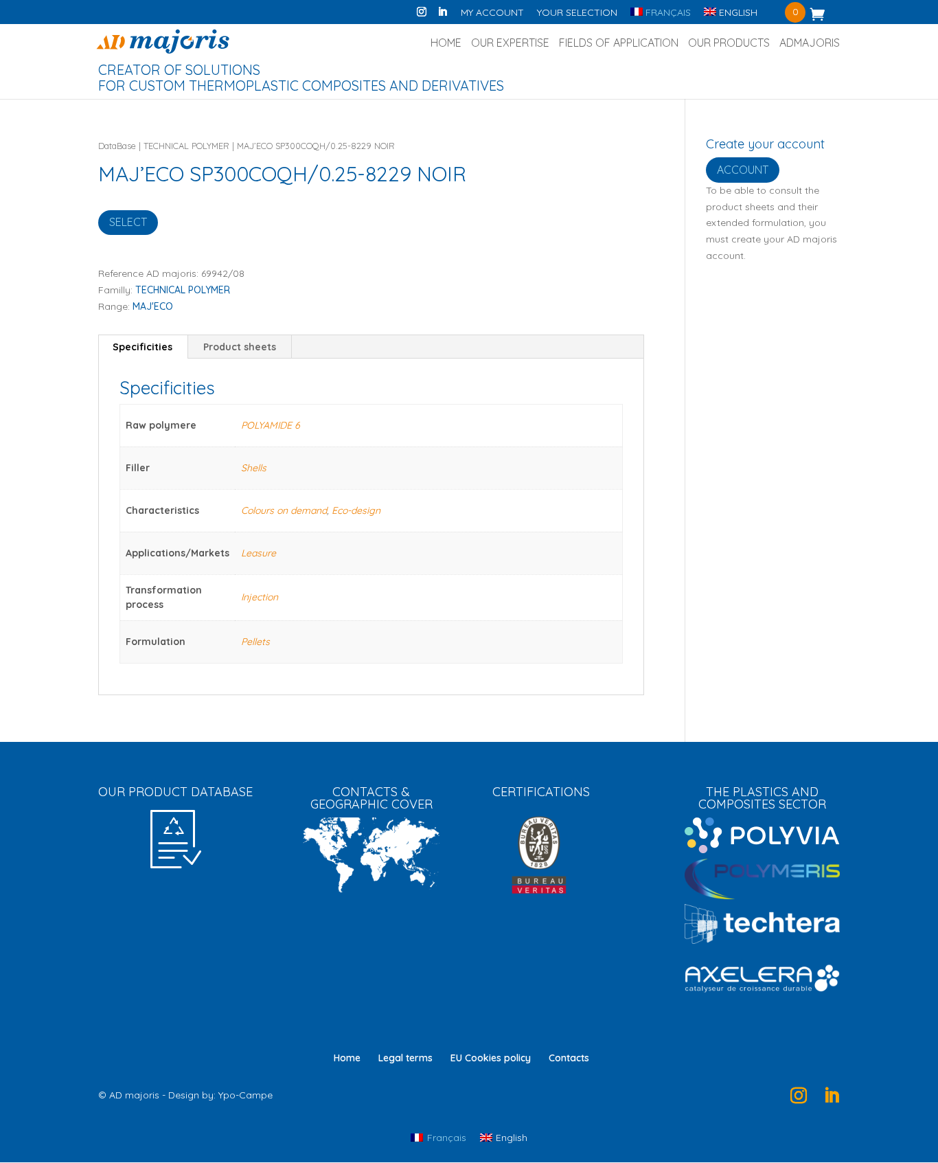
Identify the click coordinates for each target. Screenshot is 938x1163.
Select (128, 222)
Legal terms (405, 1058)
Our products (729, 43)
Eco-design (356, 510)
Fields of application (618, 43)
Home (446, 43)
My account (492, 13)
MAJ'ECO (153, 306)
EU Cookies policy (490, 1058)
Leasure (258, 553)
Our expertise (510, 43)
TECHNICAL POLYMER (186, 145)
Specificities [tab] (142, 347)
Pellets (255, 641)
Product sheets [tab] (239, 347)
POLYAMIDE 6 (270, 425)
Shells (253, 468)
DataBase (117, 145)
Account (742, 170)
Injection (259, 597)
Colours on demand (284, 510)
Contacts (569, 1058)
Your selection (577, 13)
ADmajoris (809, 43)
